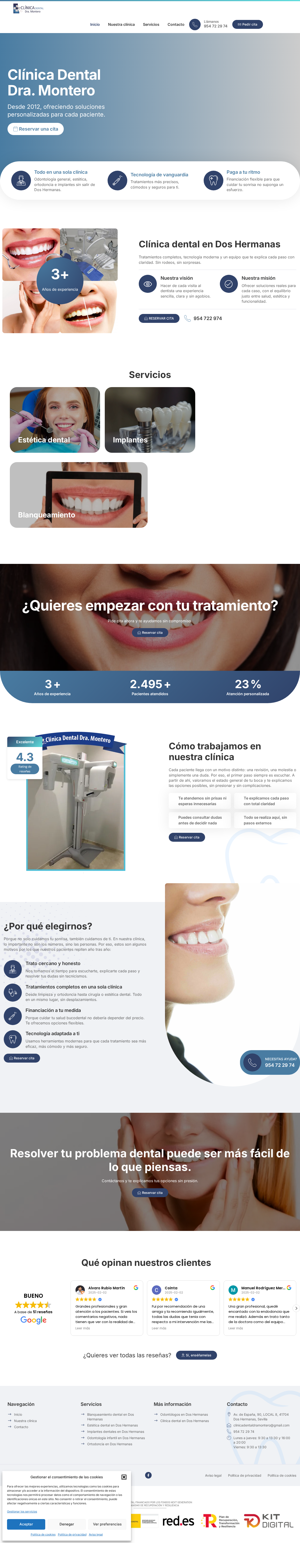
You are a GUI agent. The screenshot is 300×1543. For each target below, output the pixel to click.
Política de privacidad (72, 1534)
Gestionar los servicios (22, 1511)
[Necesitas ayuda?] (252, 1062)
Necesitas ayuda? (281, 1059)
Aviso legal (96, 1534)
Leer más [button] (82, 1328)
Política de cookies (43, 1534)
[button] (124, 1477)
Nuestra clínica (121, 24)
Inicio (95, 24)
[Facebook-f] (148, 1475)
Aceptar (26, 1524)
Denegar (67, 1524)
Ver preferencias (107, 1524)
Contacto (176, 24)
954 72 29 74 (216, 26)
